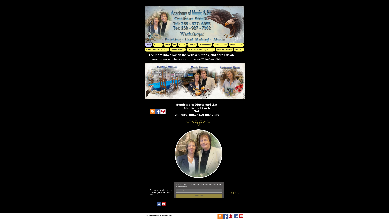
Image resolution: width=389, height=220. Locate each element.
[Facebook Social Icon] (157, 111)
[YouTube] (164, 204)
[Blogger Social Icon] (152, 111)
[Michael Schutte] (159, 204)
